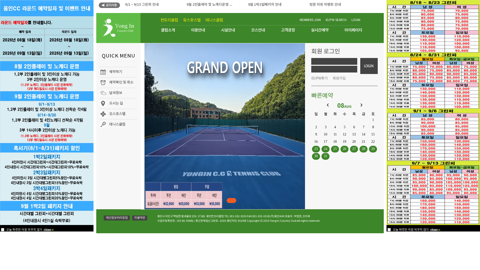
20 (354, 142)
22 (373, 142)
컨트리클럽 (169, 20)
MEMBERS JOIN (310, 20)
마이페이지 (353, 30)
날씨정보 (115, 93)
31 (325, 156)
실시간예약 (319, 30)
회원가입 (339, 78)
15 (373, 134)
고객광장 (288, 30)
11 (335, 134)
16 (316, 142)
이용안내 (198, 30)
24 (325, 149)
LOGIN (356, 20)
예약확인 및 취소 (121, 82)
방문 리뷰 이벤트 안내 (325, 4)
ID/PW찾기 (319, 78)
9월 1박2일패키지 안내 (265, 4)
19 (344, 142)
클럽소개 (168, 30)
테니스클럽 (214, 20)
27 (354, 149)
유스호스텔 (191, 20)
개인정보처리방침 (117, 218)
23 (316, 149)
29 (373, 149)
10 (325, 134)
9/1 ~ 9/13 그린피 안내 (142, 4)
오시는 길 (116, 104)
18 (335, 142)
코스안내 (258, 30)
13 (354, 134)
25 (335, 149)
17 (325, 142)
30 (316, 156)
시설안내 (228, 30)
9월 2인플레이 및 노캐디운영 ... (209, 4)
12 (344, 134)
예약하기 (115, 72)
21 (363, 142)
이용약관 (139, 218)
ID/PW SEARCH (336, 20)
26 (344, 149)
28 (363, 149)
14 (363, 134)
